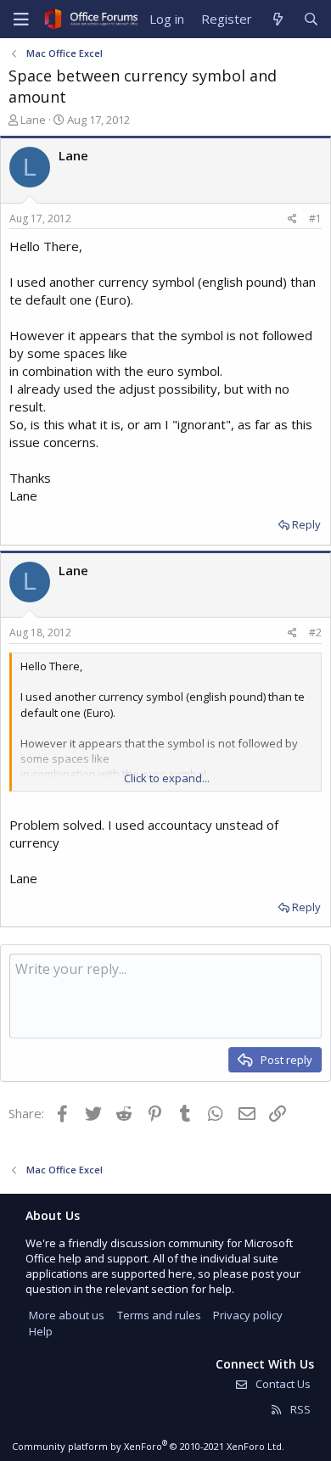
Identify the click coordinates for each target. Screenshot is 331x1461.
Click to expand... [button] (167, 778)
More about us (66, 1315)
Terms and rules (159, 1315)
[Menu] (21, 19)
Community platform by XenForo (148, 1446)
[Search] (311, 19)
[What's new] (277, 19)
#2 (315, 632)
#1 (315, 218)
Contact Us (282, 1383)
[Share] (292, 219)
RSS (299, 1409)
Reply (306, 524)
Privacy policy (248, 1315)
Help (41, 1331)
